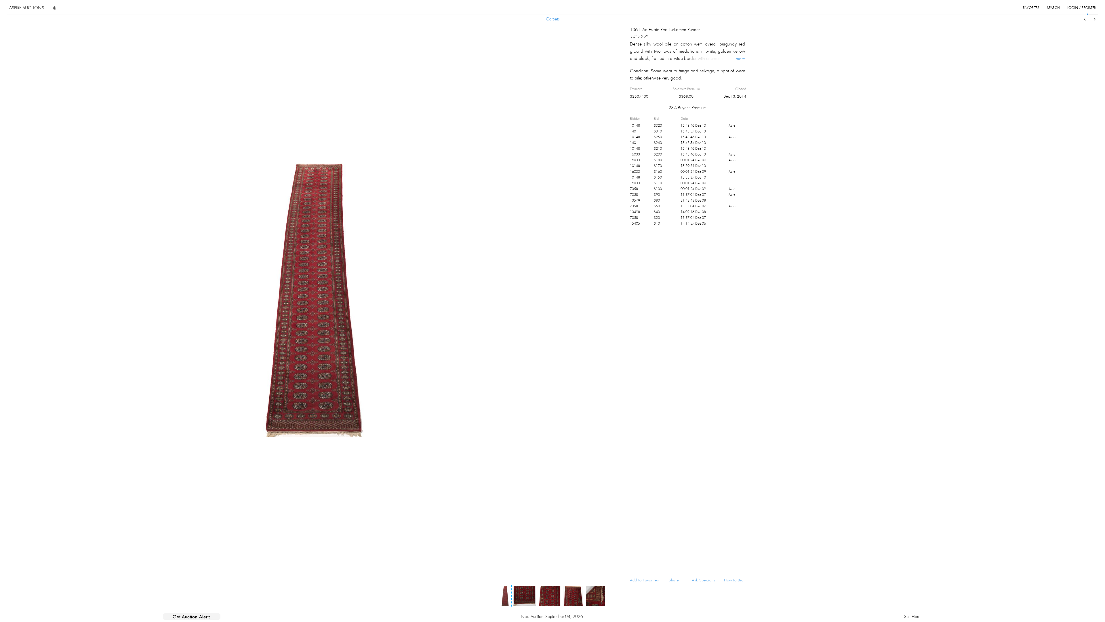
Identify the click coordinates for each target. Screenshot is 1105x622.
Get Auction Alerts (192, 616)
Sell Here (912, 616)
